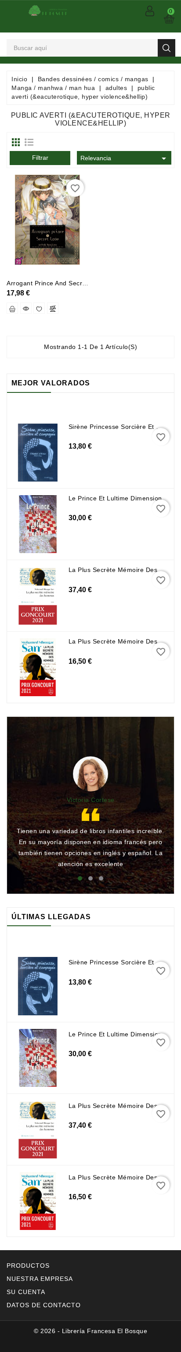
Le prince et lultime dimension (115, 498)
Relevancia (124, 158)
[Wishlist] (39, 308)
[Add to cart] (12, 308)
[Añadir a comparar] (52, 308)
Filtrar (40, 157)
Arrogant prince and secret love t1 (60, 283)
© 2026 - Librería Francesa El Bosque (90, 1330)
